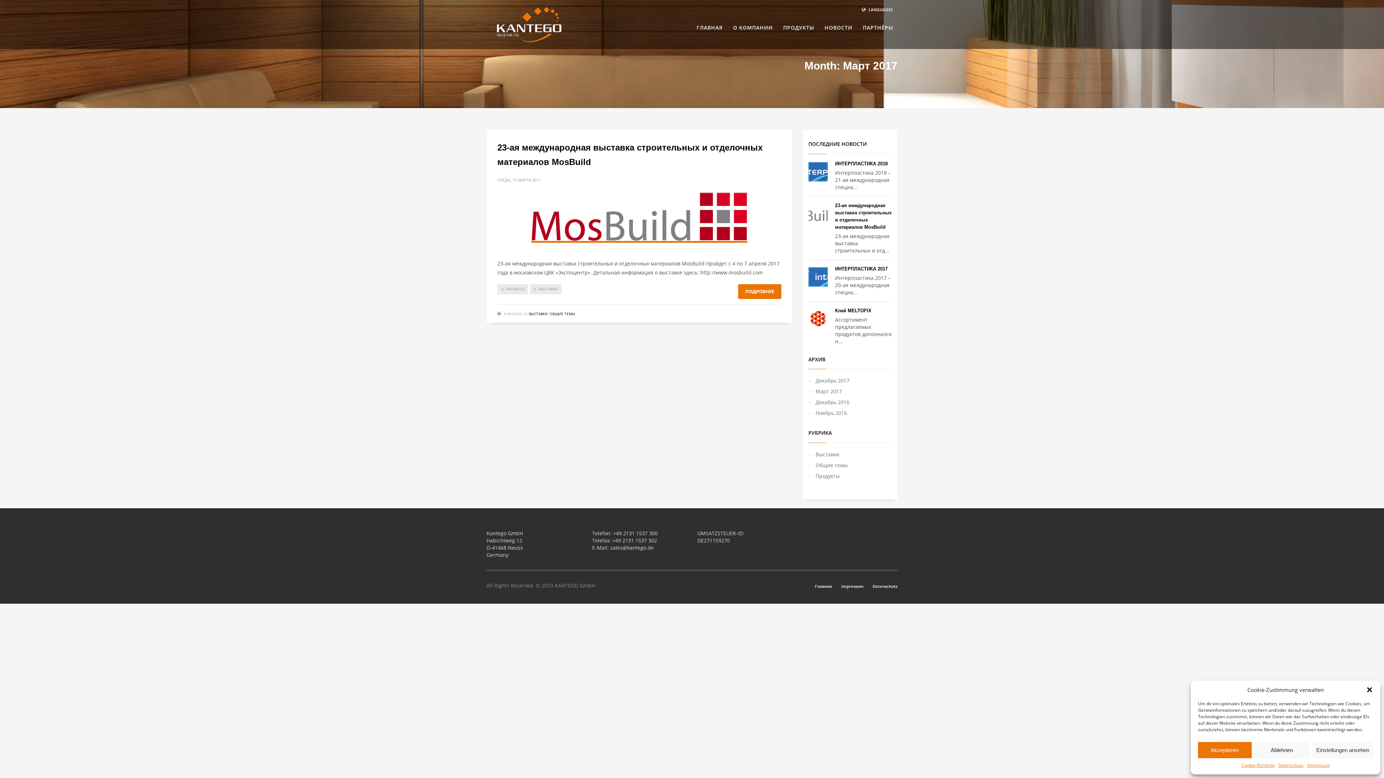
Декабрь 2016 (833, 402)
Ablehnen (1282, 750)
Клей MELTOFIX (853, 310)
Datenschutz (1291, 765)
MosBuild (515, 288)
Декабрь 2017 (833, 380)
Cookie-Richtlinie (1258, 765)
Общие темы (562, 313)
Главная (823, 586)
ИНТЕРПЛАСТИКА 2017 (861, 269)
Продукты (828, 476)
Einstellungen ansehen (1342, 750)
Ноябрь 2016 (831, 413)
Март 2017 (829, 391)
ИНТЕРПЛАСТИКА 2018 (861, 163)
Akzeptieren (1225, 750)
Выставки (548, 288)
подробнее (759, 291)
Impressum (1318, 765)
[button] (1369, 689)
